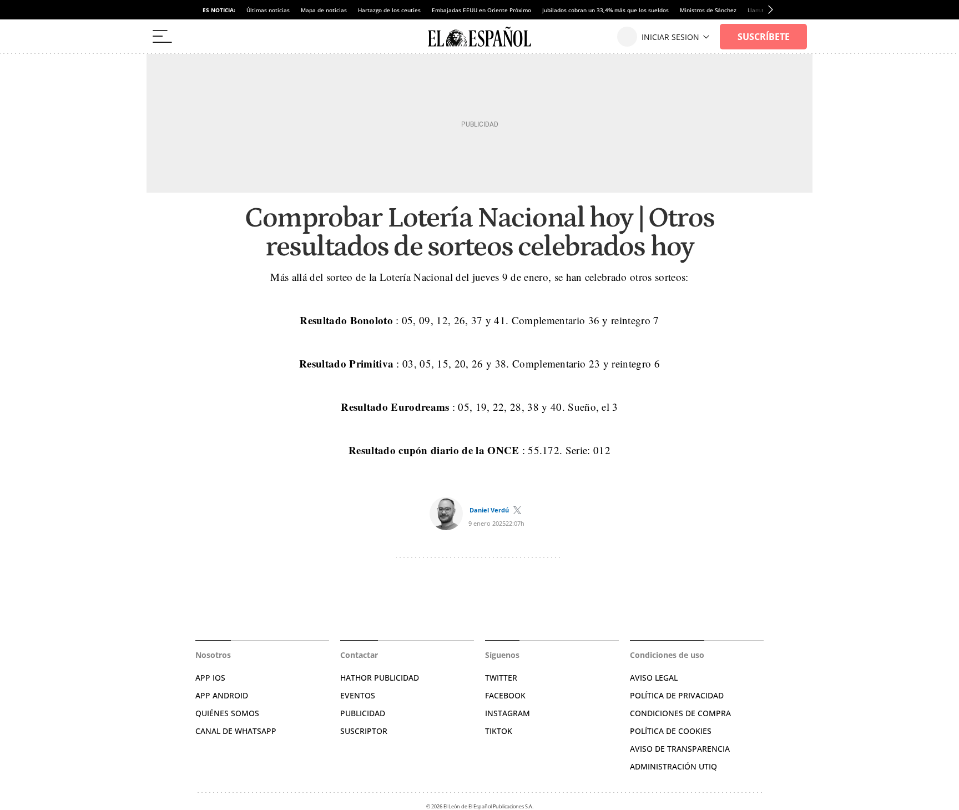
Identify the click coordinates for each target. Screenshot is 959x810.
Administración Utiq (673, 766)
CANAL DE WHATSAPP (235, 731)
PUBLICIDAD (362, 713)
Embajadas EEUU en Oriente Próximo (481, 10)
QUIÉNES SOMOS (227, 713)
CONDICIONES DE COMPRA (680, 713)
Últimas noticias (268, 10)
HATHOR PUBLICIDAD (379, 677)
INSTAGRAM (507, 713)
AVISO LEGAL (654, 677)
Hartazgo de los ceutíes (389, 10)
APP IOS (210, 677)
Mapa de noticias (324, 10)
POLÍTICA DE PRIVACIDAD (677, 695)
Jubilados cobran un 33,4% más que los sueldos (605, 10)
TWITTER (501, 677)
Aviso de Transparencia (680, 748)
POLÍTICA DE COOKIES (670, 731)
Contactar (359, 655)
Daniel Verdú (489, 510)
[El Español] (479, 37)
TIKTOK (498, 731)
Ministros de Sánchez (708, 10)
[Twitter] (517, 510)
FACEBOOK (505, 695)
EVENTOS (357, 695)
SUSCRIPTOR (363, 731)
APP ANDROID (221, 695)
